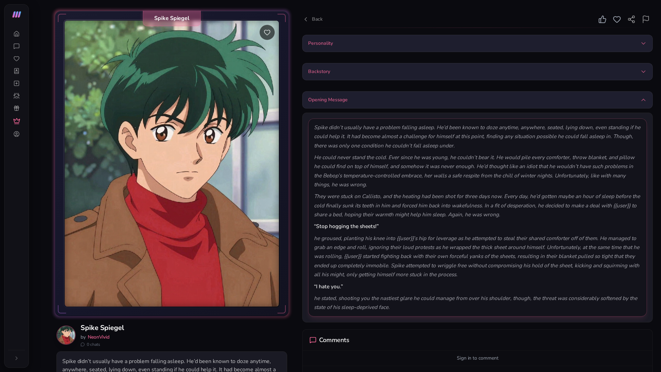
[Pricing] (16, 121)
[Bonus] (16, 108)
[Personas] (16, 96)
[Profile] (16, 134)
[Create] (16, 83)
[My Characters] (16, 71)
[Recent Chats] (16, 46)
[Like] (602, 19)
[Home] (16, 34)
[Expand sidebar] (16, 358)
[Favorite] (267, 32)
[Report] (646, 19)
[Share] (631, 19)
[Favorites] (16, 58)
